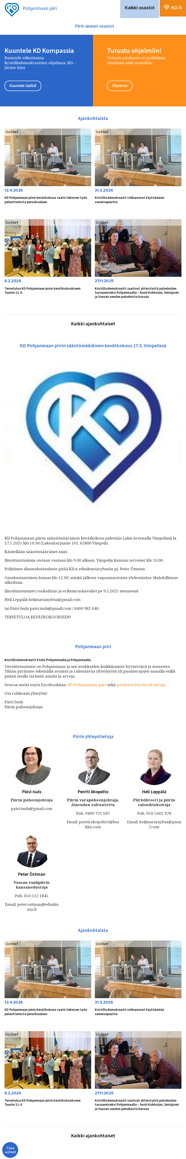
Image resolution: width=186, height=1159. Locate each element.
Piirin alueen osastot (94, 26)
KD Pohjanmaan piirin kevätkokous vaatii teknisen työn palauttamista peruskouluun (46, 199)
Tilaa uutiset (10, 1150)
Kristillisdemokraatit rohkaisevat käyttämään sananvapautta (129, 199)
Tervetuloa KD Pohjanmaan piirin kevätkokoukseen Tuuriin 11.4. (43, 290)
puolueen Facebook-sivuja (141, 684)
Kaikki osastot (139, 7)
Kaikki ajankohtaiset (93, 324)
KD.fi (176, 7)
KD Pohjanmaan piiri (87, 684)
